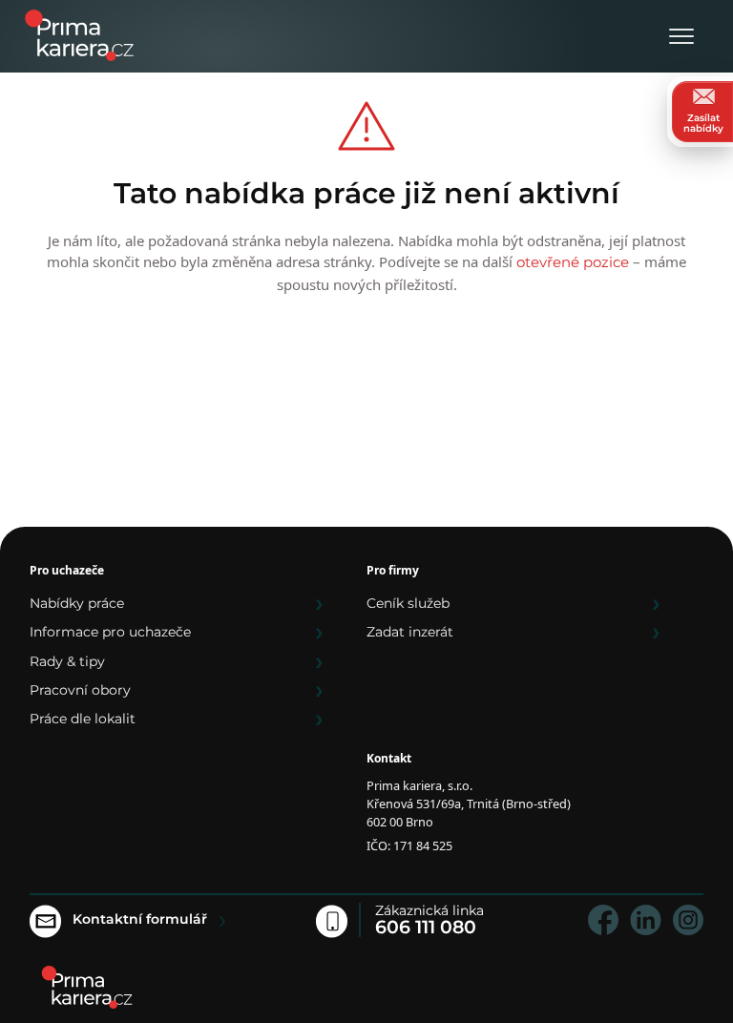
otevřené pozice (572, 262)
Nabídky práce (77, 603)
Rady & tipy (67, 661)
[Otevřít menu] (681, 38)
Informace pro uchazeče (110, 631)
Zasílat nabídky (703, 123)
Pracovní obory (80, 690)
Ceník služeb (408, 603)
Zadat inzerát (409, 631)
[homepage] (87, 987)
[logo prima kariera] (79, 34)
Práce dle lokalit (83, 718)
